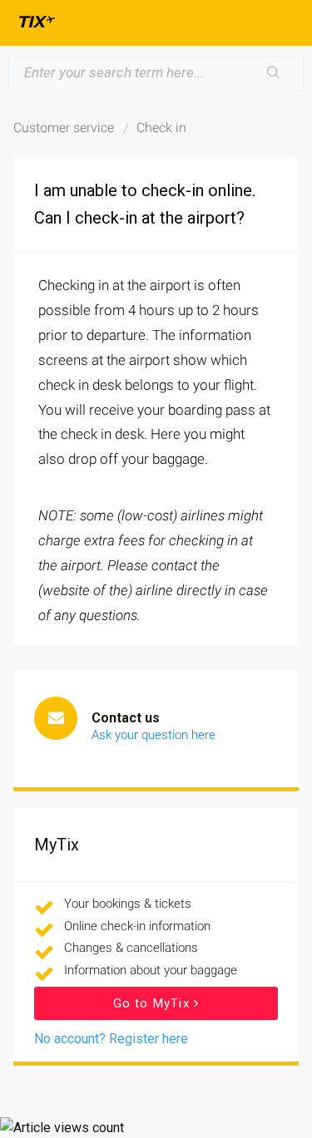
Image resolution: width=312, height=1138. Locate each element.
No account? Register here (111, 1039)
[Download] (125, 562)
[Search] (273, 73)
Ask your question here (153, 734)
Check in (161, 127)
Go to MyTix (153, 1003)
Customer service (63, 127)
